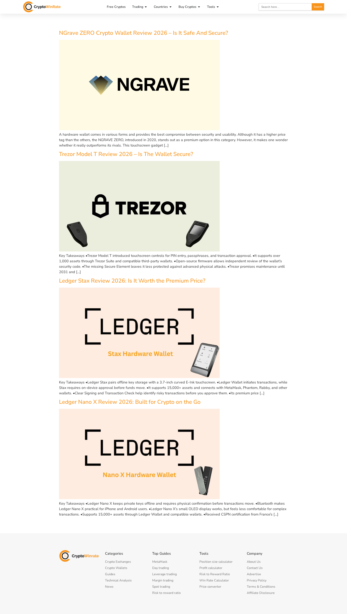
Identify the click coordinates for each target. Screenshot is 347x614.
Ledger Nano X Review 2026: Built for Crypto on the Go (130, 402)
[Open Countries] (170, 6)
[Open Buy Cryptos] (199, 6)
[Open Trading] (145, 6)
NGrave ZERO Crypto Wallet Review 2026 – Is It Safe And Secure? (143, 33)
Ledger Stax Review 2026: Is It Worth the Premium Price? (132, 281)
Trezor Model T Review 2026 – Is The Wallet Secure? (126, 154)
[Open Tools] (217, 6)
